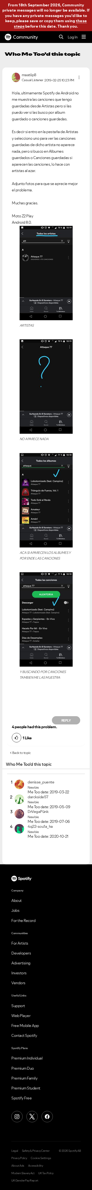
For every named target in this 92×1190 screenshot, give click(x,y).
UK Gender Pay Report (24, 1180)
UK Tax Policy (46, 1173)
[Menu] (83, 37)
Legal (14, 1151)
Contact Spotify (24, 1035)
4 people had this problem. (34, 726)
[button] (79, 77)
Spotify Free (21, 1098)
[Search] (61, 37)
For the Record (23, 920)
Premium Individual (26, 1058)
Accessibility (35, 1166)
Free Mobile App (25, 1025)
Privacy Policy (19, 1158)
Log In (72, 37)
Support (18, 1005)
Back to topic (21, 752)
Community (25, 37)
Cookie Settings (41, 1158)
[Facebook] (47, 1116)
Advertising (20, 963)
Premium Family (24, 1078)
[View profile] (16, 77)
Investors (19, 973)
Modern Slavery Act (22, 1173)
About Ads (17, 1166)
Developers (21, 953)
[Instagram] (17, 1116)
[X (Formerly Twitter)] (32, 1116)
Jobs (15, 910)
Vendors (18, 982)
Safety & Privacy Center (36, 1151)
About (16, 900)
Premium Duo (22, 1068)
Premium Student (25, 1088)
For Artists (19, 943)
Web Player (20, 1015)
